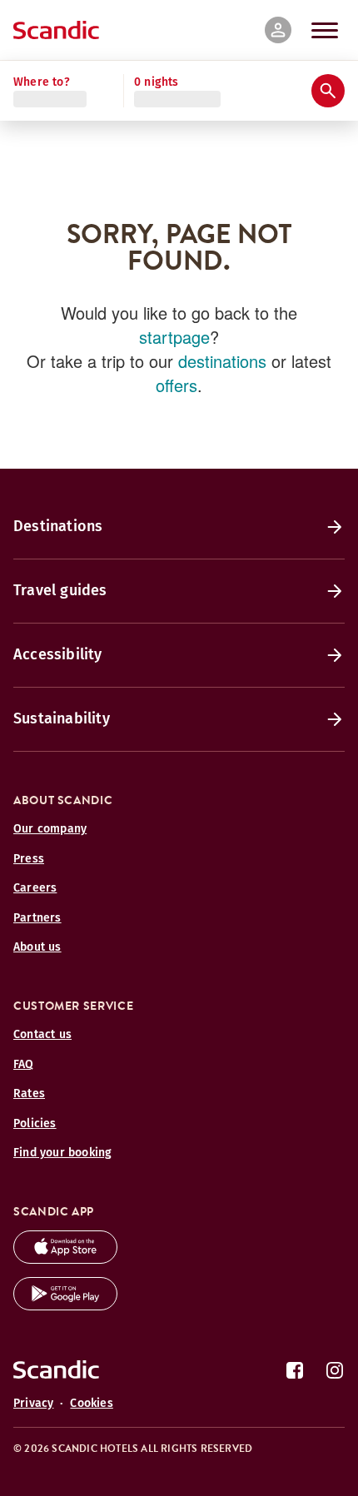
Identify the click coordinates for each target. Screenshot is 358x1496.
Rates (29, 1097)
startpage (174, 340)
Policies (35, 1126)
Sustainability (61, 722)
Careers (35, 891)
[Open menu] (325, 30)
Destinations (57, 529)
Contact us (42, 1038)
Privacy (33, 1406)
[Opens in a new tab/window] (65, 1262)
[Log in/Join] (278, 30)
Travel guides (60, 593)
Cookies (91, 1406)
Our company (50, 832)
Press (28, 861)
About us (37, 950)
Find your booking (62, 1156)
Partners (37, 920)
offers (176, 388)
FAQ (23, 1067)
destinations (222, 364)
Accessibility (57, 658)
